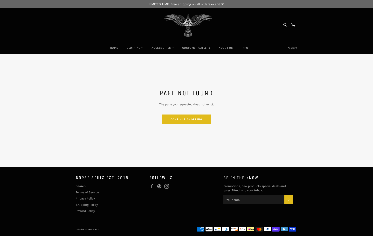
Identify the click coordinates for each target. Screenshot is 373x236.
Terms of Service (87, 192)
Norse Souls (92, 229)
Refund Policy (85, 211)
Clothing (134, 47)
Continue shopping (186, 119)
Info (244, 47)
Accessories (162, 47)
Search (81, 186)
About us (226, 47)
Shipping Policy (87, 204)
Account (292, 47)
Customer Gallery (196, 47)
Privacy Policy (85, 198)
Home (114, 47)
